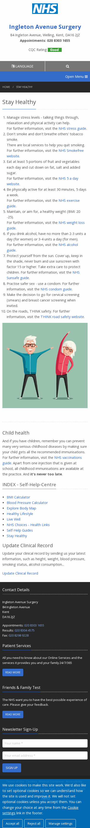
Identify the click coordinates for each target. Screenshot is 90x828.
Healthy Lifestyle (20, 513)
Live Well (13, 519)
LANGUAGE (23, 66)
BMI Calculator (18, 497)
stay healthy (24, 87)
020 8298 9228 (19, 635)
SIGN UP (12, 768)
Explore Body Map (21, 508)
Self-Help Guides (20, 530)
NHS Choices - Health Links (28, 524)
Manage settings (60, 823)
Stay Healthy (17, 536)
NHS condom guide (56, 289)
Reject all (34, 823)
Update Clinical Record (20, 573)
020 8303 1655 (34, 625)
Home (6, 87)
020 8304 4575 (25, 630)
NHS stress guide (72, 128)
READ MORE (12, 672)
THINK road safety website (62, 316)
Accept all (12, 823)
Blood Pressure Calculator (27, 502)
